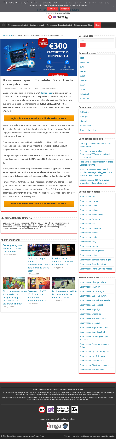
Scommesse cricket (89, 205)
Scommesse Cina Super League (94, 365)
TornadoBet (85, 98)
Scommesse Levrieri (89, 201)
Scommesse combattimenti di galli (95, 260)
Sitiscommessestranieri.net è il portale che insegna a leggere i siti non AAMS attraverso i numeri (17, 297)
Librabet (83, 80)
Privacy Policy (39, 436)
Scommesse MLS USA (90, 287)
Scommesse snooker (89, 232)
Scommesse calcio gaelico (92, 251)
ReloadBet (84, 94)
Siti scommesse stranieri (18, 25)
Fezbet (83, 71)
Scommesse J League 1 (91, 323)
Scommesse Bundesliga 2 (91, 305)
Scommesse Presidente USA (93, 264)
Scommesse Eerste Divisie (92, 360)
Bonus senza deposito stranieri (59, 25)
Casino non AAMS (37, 25)
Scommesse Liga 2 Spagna (92, 291)
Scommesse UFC (87, 196)
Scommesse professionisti (92, 369)
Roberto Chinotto (10, 88)
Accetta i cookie (53, 8)
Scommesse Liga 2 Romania (92, 356)
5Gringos (84, 116)
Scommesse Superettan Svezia (94, 327)
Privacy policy (65, 8)
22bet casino (85, 125)
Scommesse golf (87, 223)
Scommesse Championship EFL (94, 282)
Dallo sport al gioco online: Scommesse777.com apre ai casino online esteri (39, 264)
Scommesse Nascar (89, 246)
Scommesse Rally (88, 241)
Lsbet (82, 89)
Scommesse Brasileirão (90, 314)
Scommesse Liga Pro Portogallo (94, 351)
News (97, 25)
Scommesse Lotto (88, 255)
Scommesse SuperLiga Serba (93, 332)
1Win (82, 67)
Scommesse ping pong (90, 228)
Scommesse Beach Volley (91, 214)
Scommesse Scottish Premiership (95, 300)
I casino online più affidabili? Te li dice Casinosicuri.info (62, 261)
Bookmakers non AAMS (3, 24)
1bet (82, 58)
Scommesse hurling (89, 237)
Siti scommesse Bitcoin (83, 25)
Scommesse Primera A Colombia (95, 318)
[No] (113, 6)
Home (4, 35)
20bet (82, 76)
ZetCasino (84, 112)
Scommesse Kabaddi (89, 210)
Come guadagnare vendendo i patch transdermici (12, 248)
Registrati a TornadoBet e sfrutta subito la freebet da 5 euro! (39, 118)
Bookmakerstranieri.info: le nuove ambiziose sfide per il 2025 (65, 294)
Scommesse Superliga (90, 309)
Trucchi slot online (88, 130)
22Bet (82, 85)
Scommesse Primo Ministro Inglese (96, 269)
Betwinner (84, 62)
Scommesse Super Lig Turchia (93, 296)
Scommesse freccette (90, 219)
